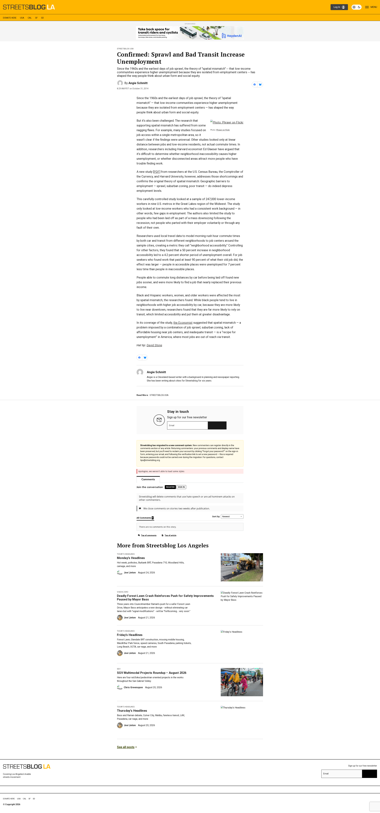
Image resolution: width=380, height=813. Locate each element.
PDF (156, 172)
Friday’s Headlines (130, 635)
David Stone (154, 345)
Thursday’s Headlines (132, 710)
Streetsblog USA (125, 49)
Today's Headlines (125, 554)
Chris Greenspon (133, 687)
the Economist (183, 322)
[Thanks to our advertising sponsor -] (190, 33)
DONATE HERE (9, 18)
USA (22, 18)
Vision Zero (122, 592)
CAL (30, 18)
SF (36, 18)
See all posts (125, 747)
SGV (119, 669)
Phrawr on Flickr (223, 130)
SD (42, 18)
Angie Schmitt (138, 83)
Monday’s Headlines (131, 558)
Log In (337, 7)
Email (171, 425)
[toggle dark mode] (357, 7)
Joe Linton (130, 572)
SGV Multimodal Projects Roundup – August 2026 (151, 673)
